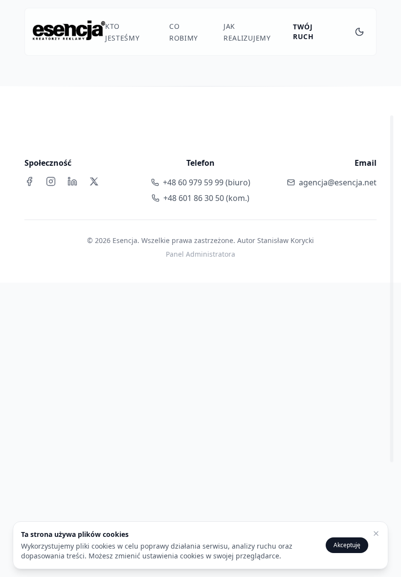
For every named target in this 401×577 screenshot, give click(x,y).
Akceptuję (347, 545)
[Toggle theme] (359, 32)
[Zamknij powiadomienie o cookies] (376, 533)
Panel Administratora (200, 254)
